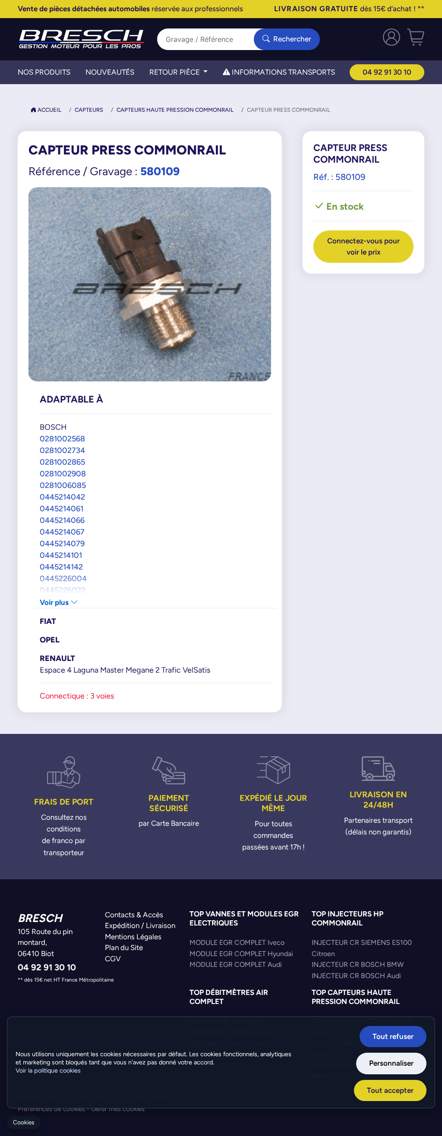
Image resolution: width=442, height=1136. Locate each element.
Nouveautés (109, 72)
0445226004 (63, 578)
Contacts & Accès (134, 914)
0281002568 (62, 438)
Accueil (48, 110)
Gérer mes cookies (118, 1108)
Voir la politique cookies (48, 1070)
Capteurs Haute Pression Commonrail (175, 110)
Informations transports (282, 72)
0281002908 (63, 473)
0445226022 (62, 590)
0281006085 (63, 485)
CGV (113, 958)
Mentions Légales (133, 936)
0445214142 (61, 566)
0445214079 (62, 543)
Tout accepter (390, 1090)
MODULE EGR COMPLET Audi (235, 964)
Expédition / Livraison (140, 925)
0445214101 (61, 555)
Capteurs (89, 110)
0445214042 (62, 496)
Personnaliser (391, 1063)
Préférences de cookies (51, 1108)
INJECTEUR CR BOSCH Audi (356, 976)
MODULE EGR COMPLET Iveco (236, 942)
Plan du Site (124, 947)
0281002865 (62, 461)
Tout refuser (393, 1036)
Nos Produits (44, 72)
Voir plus (55, 602)
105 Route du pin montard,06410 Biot (45, 942)
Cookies (23, 1122)
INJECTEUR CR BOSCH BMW (358, 964)
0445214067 (62, 531)
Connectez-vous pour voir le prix (363, 246)
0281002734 (62, 450)
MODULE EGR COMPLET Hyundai (241, 954)
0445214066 (62, 520)
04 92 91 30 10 (387, 72)
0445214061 (61, 508)
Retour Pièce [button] (175, 72)
